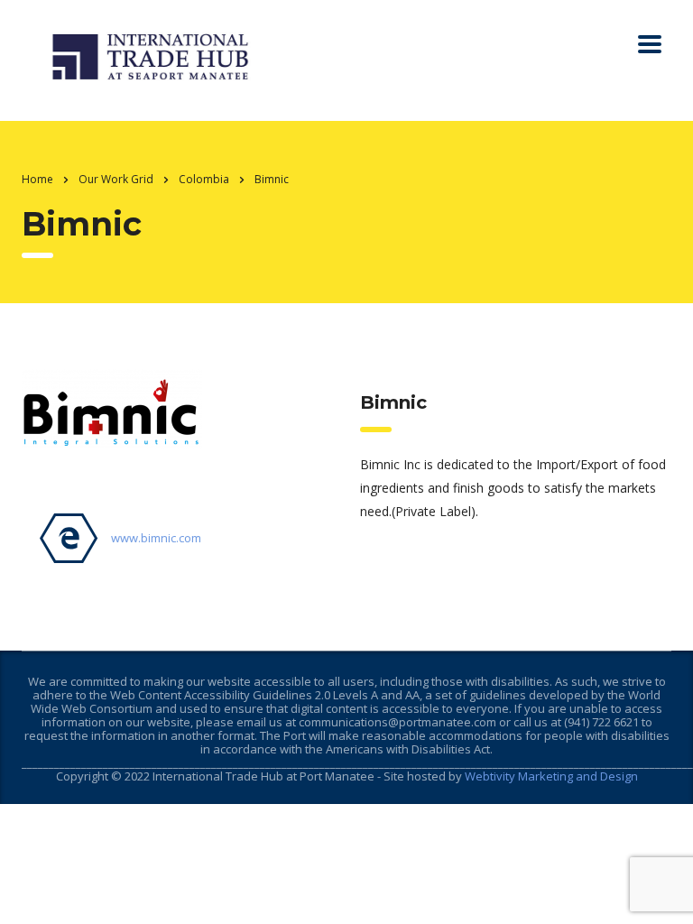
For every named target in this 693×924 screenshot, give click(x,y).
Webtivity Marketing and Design (551, 776)
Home (37, 179)
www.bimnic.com (156, 538)
